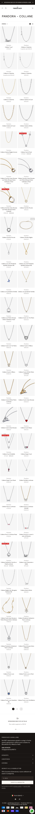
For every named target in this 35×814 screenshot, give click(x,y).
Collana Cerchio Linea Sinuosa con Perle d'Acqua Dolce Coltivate (9, 209)
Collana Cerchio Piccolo (26, 208)
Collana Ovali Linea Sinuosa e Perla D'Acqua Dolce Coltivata (9, 619)
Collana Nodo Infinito (26, 590)
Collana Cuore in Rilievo (26, 346)
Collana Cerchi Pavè (26, 152)
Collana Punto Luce (8, 674)
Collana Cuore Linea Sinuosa (26, 400)
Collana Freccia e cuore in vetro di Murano (26, 535)
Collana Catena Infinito (26, 126)
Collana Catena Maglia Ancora (9, 152)
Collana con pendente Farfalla (9, 291)
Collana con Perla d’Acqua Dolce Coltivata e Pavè (9, 318)
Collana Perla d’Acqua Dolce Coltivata (26, 647)
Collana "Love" (9, 47)
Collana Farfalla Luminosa (26, 480)
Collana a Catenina (26, 47)
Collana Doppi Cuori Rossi (9, 480)
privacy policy (17, 786)
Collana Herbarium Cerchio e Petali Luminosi (9, 563)
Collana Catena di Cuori (26, 99)
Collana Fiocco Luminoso (9, 506)
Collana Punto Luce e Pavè (26, 674)
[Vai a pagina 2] (21, 709)
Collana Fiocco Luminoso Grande (26, 507)
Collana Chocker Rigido (26, 237)
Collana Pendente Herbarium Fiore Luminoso (26, 619)
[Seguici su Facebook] (15, 799)
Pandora (8, 45)
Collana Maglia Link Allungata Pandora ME (9, 591)
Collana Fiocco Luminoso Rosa (9, 534)
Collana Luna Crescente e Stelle (26, 563)
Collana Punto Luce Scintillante (26, 700)
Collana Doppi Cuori (26, 454)
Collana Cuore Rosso (26, 428)
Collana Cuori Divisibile (9, 454)
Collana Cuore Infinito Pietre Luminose (26, 372)
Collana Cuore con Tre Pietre (26, 318)
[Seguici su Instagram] (19, 799)
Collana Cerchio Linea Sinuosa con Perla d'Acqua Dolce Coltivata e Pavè (9, 180)
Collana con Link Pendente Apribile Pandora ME (9, 264)
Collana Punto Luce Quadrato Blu (9, 701)
